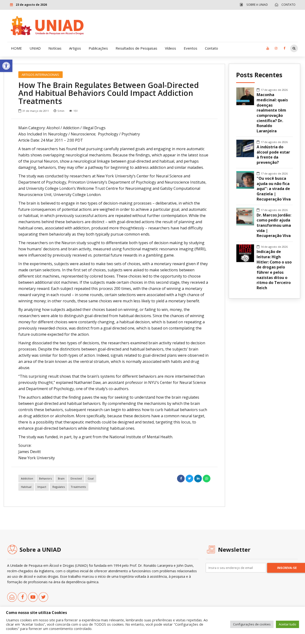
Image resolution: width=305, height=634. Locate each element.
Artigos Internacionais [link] (40, 74)
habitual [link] (26, 487)
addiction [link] (27, 478)
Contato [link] (211, 48)
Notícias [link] (54, 48)
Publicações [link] (98, 48)
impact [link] (41, 487)
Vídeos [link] (170, 48)
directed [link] (76, 478)
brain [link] (61, 478)
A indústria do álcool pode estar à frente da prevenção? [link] (273, 154)
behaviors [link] (45, 478)
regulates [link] (58, 487)
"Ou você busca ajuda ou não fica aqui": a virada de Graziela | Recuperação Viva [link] (274, 189)
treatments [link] (78, 487)
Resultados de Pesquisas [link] (136, 48)
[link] (6, 66)
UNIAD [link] (35, 48)
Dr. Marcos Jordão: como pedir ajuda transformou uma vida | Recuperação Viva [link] (274, 225)
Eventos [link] (190, 48)
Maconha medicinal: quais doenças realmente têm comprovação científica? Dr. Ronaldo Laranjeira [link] (272, 113)
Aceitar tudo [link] (287, 624)
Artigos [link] (75, 48)
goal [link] (91, 478)
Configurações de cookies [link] (252, 624)
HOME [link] (16, 48)
